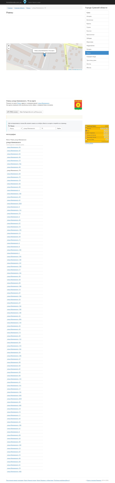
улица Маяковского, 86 (13, 157)
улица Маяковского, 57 (13, 223)
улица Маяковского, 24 (13, 422)
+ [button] (8, 46)
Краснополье (90, 34)
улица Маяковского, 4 (13, 190)
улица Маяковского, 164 (14, 349)
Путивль (89, 49)
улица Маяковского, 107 (14, 263)
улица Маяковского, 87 (13, 369)
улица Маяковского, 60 (13, 365)
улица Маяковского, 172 (14, 230)
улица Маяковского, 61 (13, 200)
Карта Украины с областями (45, 480)
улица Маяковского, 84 (13, 187)
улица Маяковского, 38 (13, 279)
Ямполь (89, 67)
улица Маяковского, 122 (14, 266)
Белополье (90, 20)
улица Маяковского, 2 (13, 217)
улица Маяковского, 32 (13, 438)
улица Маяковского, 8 (13, 246)
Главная (10, 8)
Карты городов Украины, (94, 480)
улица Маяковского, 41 (13, 382)
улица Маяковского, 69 (13, 174)
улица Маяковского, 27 (13, 293)
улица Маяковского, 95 (13, 362)
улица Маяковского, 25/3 (14, 399)
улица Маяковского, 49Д (14, 395)
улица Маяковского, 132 (14, 306)
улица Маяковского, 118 (14, 379)
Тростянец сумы (91, 60)
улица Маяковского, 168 (14, 286)
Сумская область (19, 8)
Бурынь (89, 23)
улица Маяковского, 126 (14, 356)
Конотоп (89, 31)
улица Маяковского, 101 (14, 385)
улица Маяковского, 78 (13, 180)
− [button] (8, 48)
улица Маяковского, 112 (14, 339)
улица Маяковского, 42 (13, 197)
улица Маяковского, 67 (13, 150)
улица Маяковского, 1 (13, 253)
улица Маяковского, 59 (13, 147)
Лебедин (89, 38)
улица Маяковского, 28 (13, 435)
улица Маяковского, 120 (14, 250)
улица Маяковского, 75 (13, 227)
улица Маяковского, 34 (13, 316)
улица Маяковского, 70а (14, 164)
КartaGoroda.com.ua (77, 69)
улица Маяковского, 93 (13, 342)
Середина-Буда (91, 56)
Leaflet (69, 69)
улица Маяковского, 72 (13, 160)
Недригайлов (90, 45)
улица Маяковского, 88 (13, 167)
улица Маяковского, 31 (13, 428)
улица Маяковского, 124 (14, 296)
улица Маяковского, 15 (13, 233)
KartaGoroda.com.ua (13, 2)
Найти (59, 128)
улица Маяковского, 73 (13, 412)
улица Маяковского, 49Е (14, 405)
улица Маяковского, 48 (13, 276)
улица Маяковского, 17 (13, 389)
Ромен (19, 103)
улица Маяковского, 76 (13, 213)
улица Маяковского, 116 (14, 322)
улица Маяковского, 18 (13, 408)
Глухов (89, 27)
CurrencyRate (89, 143)
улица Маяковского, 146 (14, 313)
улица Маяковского (43, 103)
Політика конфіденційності (62, 480)
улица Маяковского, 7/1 (14, 332)
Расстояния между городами (14, 480)
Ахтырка (89, 16)
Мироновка (90, 42)
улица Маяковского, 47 (13, 303)
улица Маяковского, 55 (13, 442)
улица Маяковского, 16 (13, 289)
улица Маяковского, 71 (13, 240)
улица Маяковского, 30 (13, 352)
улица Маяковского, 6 (13, 432)
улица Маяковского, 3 (13, 243)
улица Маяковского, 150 (14, 193)
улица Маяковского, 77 (13, 270)
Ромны (28, 8)
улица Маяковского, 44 (13, 329)
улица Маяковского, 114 (14, 210)
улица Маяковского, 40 (13, 418)
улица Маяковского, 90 (13, 220)
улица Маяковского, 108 (14, 309)
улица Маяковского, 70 (13, 177)
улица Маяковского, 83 (13, 283)
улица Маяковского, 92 (13, 183)
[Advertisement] (44, 29)
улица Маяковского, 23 (13, 299)
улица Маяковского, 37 (13, 359)
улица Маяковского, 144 (14, 273)
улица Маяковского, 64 (13, 154)
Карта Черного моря (34, 2)
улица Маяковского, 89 (13, 375)
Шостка (89, 64)
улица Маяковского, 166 (14, 425)
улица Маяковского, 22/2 (14, 203)
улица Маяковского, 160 (14, 445)
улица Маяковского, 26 (13, 336)
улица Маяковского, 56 (13, 402)
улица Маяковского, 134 (14, 392)
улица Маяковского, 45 (13, 326)
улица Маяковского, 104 (14, 256)
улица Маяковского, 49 (13, 236)
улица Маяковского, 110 (14, 346)
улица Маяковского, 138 (14, 260)
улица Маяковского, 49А (14, 319)
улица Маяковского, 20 (13, 372)
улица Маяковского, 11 (13, 415)
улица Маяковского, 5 (13, 207)
